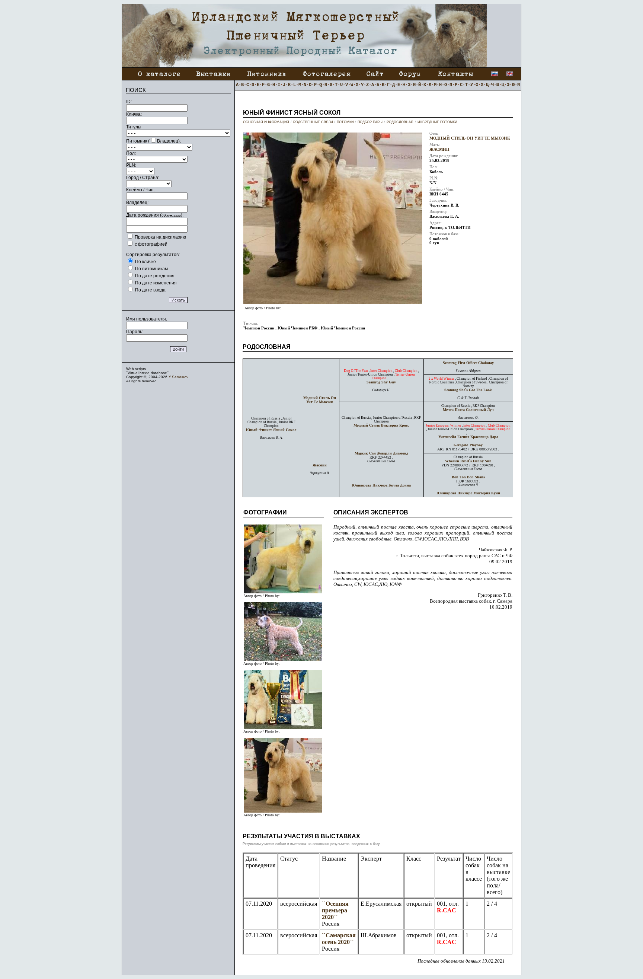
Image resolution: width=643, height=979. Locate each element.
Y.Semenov (178, 377)
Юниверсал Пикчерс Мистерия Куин (468, 493)
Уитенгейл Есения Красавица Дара (468, 437)
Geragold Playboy (468, 445)
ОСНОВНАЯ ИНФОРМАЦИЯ (266, 122)
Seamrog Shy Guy (381, 382)
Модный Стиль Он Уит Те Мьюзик (469, 138)
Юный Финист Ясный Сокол (271, 430)
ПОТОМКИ (345, 122)
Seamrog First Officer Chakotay (468, 363)
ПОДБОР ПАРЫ (370, 122)
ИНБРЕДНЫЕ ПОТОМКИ (437, 122)
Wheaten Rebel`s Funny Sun (468, 461)
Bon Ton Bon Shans (468, 477)
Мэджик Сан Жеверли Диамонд (381, 453)
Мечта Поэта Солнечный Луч (468, 410)
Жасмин (439, 149)
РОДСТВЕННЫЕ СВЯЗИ (313, 122)
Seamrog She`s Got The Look (468, 390)
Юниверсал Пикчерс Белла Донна (381, 485)
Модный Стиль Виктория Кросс (381, 425)
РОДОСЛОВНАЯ (400, 122)
